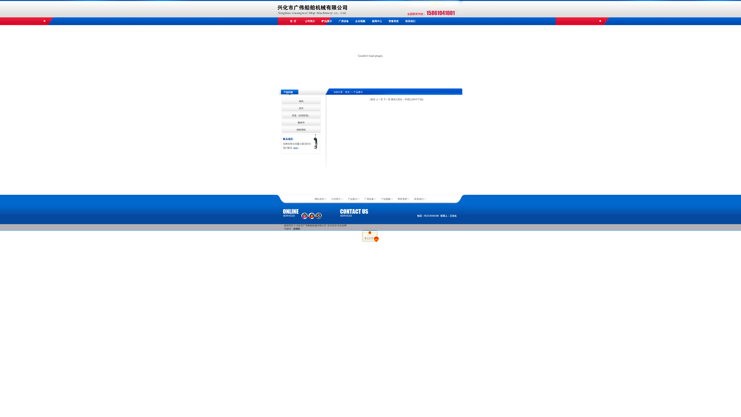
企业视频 (360, 21)
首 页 (293, 21)
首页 (347, 92)
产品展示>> (354, 199)
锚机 (301, 101)
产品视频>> (387, 199)
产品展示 (327, 21)
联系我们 (410, 21)
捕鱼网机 (301, 129)
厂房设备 (344, 21)
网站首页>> (321, 199)
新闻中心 (377, 21)
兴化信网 (342, 225)
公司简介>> (337, 199)
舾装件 (301, 122)
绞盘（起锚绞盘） (301, 115)
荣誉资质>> (404, 199)
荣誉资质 (394, 21)
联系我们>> (420, 199)
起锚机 (296, 228)
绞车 (301, 108)
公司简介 (310, 21)
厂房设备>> (370, 199)
